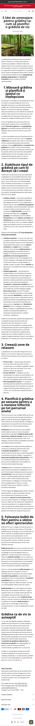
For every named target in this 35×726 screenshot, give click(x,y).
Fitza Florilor (24, 643)
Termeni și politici (17, 718)
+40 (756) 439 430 (20, 683)
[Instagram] (15, 722)
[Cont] (29, 11)
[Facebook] (12, 722)
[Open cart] (31, 722)
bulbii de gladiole (8, 251)
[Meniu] (2, 11)
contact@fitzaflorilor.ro (9, 688)
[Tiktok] (18, 722)
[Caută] (5, 11)
